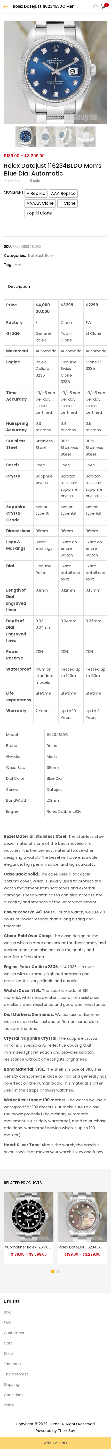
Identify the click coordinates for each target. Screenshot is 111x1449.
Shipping (11, 1384)
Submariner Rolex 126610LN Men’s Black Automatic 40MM (28, 1247)
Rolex (49, 255)
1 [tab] (52, 1271)
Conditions (13, 1394)
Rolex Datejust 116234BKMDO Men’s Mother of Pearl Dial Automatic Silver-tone (82, 1247)
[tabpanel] (29, 1229)
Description (19, 286)
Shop (8, 1353)
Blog (7, 1312)
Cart (8, 1343)
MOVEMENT (14, 192)
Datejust (35, 255)
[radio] (36, 193)
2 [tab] (58, 1271)
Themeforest (16, 1374)
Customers (14, 1332)
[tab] (19, 286)
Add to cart (55, 1443)
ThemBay (66, 1430)
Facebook (12, 1363)
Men (18, 264)
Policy (9, 1405)
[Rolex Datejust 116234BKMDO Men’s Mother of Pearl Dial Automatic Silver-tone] (82, 1216)
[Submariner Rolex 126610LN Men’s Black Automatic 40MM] (28, 1216)
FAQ (7, 1322)
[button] (103, 6)
